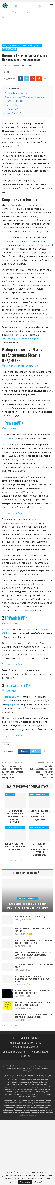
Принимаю (25, 1182)
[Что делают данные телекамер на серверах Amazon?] (7, 967)
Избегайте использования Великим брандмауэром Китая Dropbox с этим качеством (41, 771)
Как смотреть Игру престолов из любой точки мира (32, 929)
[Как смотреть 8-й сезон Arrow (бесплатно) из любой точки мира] (27, 895)
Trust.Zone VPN (18, 685)
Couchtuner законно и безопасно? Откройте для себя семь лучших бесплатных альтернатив (12, 771)
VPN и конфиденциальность (32, 46)
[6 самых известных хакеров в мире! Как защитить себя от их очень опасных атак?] (7, 993)
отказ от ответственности (29, 1112)
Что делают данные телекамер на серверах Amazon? (34, 965)
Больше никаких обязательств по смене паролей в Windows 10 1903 (32, 1003)
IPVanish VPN (16, 618)
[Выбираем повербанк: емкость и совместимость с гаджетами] (39, 800)
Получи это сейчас (12, 513)
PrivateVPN (14, 423)
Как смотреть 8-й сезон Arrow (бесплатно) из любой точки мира (27, 905)
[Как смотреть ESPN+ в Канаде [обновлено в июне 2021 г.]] (15, 833)
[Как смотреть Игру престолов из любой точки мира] (7, 931)
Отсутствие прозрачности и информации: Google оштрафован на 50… (33, 941)
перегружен (12, 704)
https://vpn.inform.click (35, 1080)
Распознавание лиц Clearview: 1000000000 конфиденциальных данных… (33, 1015)
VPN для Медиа (40, 1051)
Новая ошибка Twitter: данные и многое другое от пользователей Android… (33, 953)
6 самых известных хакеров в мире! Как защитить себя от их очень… (32, 991)
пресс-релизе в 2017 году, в (35, 245)
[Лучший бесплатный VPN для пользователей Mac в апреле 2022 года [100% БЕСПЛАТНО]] (7, 979)
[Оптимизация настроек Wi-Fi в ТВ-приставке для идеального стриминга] (15, 800)
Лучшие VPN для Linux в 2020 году (30, 916)
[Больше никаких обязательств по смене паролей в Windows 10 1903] (7, 1005)
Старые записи (10, 1025)
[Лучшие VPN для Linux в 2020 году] (7, 919)
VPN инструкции (9, 49)
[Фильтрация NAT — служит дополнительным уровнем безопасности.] (39, 833)
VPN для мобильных (14, 1051)
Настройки (10, 794)
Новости (25, 1056)
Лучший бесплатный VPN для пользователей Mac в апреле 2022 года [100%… (32, 979)
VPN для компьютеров (12, 46)
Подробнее (40, 1182)
